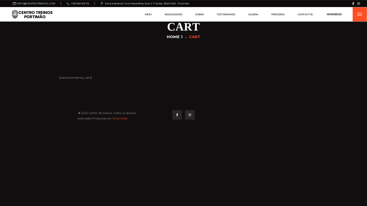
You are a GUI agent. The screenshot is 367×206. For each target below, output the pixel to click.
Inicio (148, 14)
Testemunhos (226, 14)
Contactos (305, 14)
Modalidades (173, 14)
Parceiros (278, 14)
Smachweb (119, 118)
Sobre (199, 14)
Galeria (253, 14)
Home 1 (175, 37)
